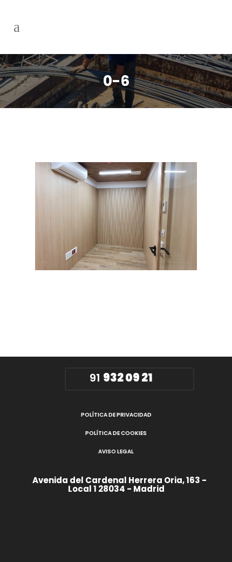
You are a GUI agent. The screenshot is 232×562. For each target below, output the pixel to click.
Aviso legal (116, 451)
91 (120, 377)
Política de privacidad (116, 415)
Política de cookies (116, 433)
